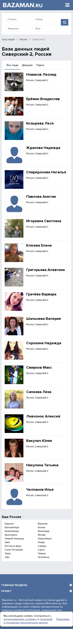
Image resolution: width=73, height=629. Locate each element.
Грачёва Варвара (41, 294)
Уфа (7, 557)
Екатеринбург (12, 527)
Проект (6, 591)
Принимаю (62, 619)
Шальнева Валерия (43, 318)
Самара (42, 546)
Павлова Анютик (41, 196)
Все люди (12, 65)
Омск (7, 542)
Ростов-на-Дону (13, 546)
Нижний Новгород (14, 538)
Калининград (12, 531)
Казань (41, 527)
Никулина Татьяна (42, 465)
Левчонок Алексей (43, 416)
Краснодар (43, 531)
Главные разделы (14, 585)
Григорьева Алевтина (45, 270)
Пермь (41, 542)
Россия (23, 39)
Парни (40, 65)
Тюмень (42, 553)
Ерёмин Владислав (43, 99)
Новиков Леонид (41, 74)
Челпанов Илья (40, 489)
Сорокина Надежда (43, 343)
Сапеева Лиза (38, 392)
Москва (41, 535)
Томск (8, 553)
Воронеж (42, 523)
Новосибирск (45, 538)
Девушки (27, 65)
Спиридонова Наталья (46, 172)
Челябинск (43, 557)
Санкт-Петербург (14, 549)
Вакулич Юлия (39, 441)
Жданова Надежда (43, 148)
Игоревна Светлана (43, 221)
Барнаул (9, 523)
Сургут (41, 549)
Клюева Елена (39, 245)
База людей (8, 39)
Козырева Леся (40, 123)
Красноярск (11, 535)
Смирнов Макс (39, 367)
